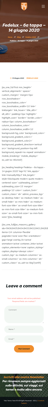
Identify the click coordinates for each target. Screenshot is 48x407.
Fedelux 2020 (32, 78)
